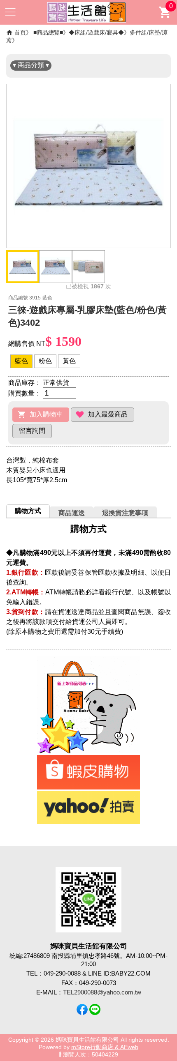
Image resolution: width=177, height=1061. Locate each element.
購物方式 (28, 510)
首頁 (20, 32)
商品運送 (71, 512)
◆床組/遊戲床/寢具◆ (96, 32)
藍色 (21, 360)
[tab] (28, 511)
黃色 (69, 360)
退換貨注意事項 (125, 512)
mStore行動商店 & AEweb (104, 1047)
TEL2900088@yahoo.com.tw (102, 992)
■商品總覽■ (48, 32)
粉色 (45, 360)
